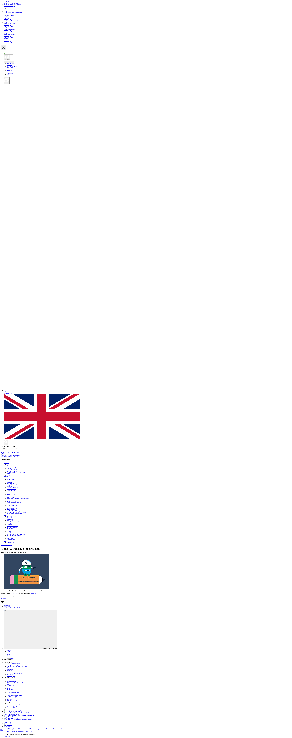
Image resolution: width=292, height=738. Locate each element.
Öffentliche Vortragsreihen (13, 467)
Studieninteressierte (11, 63)
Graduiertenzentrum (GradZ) (14, 704)
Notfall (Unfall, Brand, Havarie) (14, 665)
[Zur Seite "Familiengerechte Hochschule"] (13, 711)
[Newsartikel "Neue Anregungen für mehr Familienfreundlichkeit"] (21, 712)
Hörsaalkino (10, 524)
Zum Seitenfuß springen (9, 6)
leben (5, 515)
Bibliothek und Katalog (12, 678)
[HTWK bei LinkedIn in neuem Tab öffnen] (8, 723)
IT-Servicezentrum (11, 681)
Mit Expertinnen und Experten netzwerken (17, 512)
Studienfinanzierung (11, 483)
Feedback (9, 76)
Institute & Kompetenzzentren (14, 495)
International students (12, 66)
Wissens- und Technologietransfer (15, 500)
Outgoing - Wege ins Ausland (14, 535)
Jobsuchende (10, 67)
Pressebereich (10, 674)
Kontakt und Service (12, 505)
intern (5, 541)
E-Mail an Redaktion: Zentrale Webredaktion (14, 608)
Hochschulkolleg (11, 685)
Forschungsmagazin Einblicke (14, 502)
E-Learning (9, 693)
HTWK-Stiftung (11, 707)
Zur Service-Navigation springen (11, 3)
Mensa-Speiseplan (11, 667)
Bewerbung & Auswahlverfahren (15, 480)
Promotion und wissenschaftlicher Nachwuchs (18, 498)
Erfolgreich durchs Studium (13, 485)
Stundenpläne (10, 669)
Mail (47, 596)
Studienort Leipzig (11, 516)
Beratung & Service (11, 490)
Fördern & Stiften (11, 509)
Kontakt (9, 475)
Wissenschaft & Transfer (12, 508)
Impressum (7, 731)
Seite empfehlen (7, 606)
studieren (6, 476)
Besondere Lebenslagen (12, 487)
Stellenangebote (10, 465)
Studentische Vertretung (12, 527)
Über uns (9, 468)
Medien (8, 74)
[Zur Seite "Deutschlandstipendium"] (11, 714)
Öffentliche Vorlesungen (12, 700)
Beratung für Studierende (13, 692)
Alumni (8, 71)
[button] (7, 57)
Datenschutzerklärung (15, 731)
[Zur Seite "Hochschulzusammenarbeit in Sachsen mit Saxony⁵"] (12, 718)
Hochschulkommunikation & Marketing (16, 472)
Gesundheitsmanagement (13, 521)
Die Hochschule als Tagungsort (14, 511)
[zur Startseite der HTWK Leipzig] (10, 455)
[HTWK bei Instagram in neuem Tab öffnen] (8, 722)
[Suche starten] (16, 448)
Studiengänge (10, 478)
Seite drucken (7, 605)
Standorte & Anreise (11, 671)
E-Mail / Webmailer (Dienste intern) (15, 673)
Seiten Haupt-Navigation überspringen (10, 456)
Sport (8, 684)
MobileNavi (7, 736)
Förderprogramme (11, 497)
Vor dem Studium (11, 479)
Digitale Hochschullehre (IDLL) (14, 695)
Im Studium (9, 486)
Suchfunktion (14, 593)
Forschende (9, 70)
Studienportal (10, 699)
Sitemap (30, 731)
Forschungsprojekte (11, 501)
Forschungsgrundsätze (12, 494)
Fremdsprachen (10, 520)
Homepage (33, 593)
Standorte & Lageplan (12, 471)
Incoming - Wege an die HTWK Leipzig (16, 534)
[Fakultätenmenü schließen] (3, 47)
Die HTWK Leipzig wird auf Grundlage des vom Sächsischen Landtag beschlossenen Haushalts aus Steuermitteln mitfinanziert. (35, 729)
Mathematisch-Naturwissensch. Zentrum (16, 682)
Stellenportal (10, 528)
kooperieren (6, 506)
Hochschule (6, 463)
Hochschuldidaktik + (12, 696)
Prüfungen (9, 670)
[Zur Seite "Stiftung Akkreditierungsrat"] (18, 719)
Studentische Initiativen (12, 526)
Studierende (9, 65)
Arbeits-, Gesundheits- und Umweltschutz (17, 666)
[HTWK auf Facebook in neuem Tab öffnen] (8, 725)
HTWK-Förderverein (12, 706)
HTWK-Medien (10, 474)
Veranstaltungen (10, 538)
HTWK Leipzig (4, 453)
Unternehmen (10, 73)
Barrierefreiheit (24, 731)
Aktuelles (9, 464)
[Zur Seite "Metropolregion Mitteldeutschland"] (14, 717)
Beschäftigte (10, 69)
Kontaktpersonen (11, 539)
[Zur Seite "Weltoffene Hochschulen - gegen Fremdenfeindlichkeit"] (19, 715)
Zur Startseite (4, 598)
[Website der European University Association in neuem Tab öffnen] (19, 710)
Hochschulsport (10, 519)
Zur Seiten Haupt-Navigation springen (13, 4)
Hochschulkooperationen (13, 532)
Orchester (9, 523)
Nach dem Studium (11, 489)
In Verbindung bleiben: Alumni (14, 513)
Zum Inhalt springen (8, 2)
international (7, 530)
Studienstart (9, 482)
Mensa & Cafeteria (11, 517)
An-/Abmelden (10, 542)
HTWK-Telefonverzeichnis (13, 663)
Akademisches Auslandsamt (13, 687)
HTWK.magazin (11, 676)
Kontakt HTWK (8, 393)
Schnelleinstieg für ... (9, 62)
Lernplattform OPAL (12, 698)
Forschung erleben (11, 504)
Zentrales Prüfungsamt (12, 680)
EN (80, 439)
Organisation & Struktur (12, 469)
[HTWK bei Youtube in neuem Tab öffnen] (8, 726)
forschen (6, 491)
